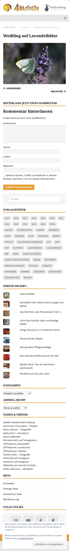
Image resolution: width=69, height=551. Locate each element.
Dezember (54, 230)
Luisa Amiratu (53, 248)
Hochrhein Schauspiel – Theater (20, 425)
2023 (16, 224)
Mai (7, 253)
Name (6, 147)
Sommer (25, 271)
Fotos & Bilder (27, 293)
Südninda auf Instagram (16, 458)
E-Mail (6, 156)
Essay (8, 236)
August (9, 230)
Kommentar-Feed (12, 494)
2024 (25, 224)
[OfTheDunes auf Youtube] (28, 521)
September (10, 271)
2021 (61, 218)
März (15, 253)
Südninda (39, 271)
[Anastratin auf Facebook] (41, 521)
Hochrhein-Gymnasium (30, 242)
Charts (40, 230)
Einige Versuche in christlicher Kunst (40, 329)
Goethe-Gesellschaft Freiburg (19, 422)
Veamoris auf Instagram (16, 461)
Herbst (56, 236)
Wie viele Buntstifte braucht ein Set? (39, 355)
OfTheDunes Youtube (14, 451)
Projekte (47, 265)
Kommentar (9, 123)
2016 (16, 218)
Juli (49, 242)
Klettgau (18, 248)
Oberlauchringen (14, 265)
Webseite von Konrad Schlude (19, 465)
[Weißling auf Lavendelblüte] (34, 82)
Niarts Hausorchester (17, 259)
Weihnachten (12, 277)
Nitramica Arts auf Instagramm (20, 440)
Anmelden (8, 483)
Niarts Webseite (11, 436)
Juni (57, 242)
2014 (7, 218)
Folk (31, 236)
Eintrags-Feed (10, 488)
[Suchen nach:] (34, 199)
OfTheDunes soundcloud (16, 447)
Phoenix (33, 265)
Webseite (8, 165)
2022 (7, 224)
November (50, 259)
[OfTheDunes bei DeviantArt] (53, 521)
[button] (64, 17)
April (52, 224)
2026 (43, 224)
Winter (28, 277)
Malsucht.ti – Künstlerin (16, 433)
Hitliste (9, 242)
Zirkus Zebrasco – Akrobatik (18, 468)
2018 (34, 218)
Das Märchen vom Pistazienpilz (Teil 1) (40, 311)
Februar (19, 236)
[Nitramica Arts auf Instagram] (16, 521)
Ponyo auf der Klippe (31, 338)
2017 (25, 218)
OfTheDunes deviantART (16, 443)
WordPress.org (11, 499)
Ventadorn (55, 271)
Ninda (37, 259)
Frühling (43, 236)
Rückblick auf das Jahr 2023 (34, 373)
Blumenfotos (24, 230)
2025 (34, 224)
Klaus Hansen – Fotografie (17, 429)
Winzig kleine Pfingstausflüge (35, 347)
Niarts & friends (32, 253)
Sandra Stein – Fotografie (16, 454)
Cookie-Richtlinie (26, 538)
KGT (7, 248)
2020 (52, 218)
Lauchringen (35, 248)
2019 (43, 218)
